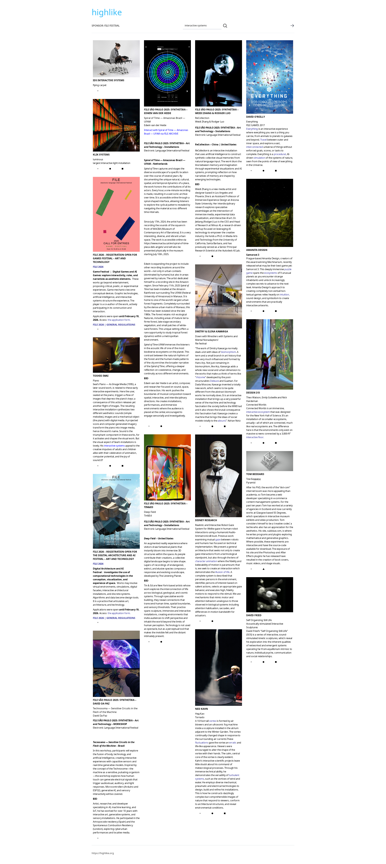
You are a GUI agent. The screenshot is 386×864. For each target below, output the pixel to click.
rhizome (200, 377)
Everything (252, 128)
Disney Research (206, 520)
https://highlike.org (103, 853)
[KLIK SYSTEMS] (116, 126)
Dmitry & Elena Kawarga (211, 331)
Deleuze (214, 381)
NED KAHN (201, 708)
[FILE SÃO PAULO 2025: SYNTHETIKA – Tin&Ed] (167, 468)
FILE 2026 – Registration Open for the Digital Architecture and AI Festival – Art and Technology (115, 555)
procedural (280, 154)
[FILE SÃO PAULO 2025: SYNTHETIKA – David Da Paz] (116, 664)
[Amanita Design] (269, 213)
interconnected (254, 147)
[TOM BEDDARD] (269, 461)
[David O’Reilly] (269, 77)
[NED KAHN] (218, 668)
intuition (284, 294)
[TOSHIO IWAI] (116, 355)
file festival (201, 343)
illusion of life (222, 572)
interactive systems (114, 445)
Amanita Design (256, 250)
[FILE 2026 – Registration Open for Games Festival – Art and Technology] (116, 215)
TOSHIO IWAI (100, 375)
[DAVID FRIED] (269, 595)
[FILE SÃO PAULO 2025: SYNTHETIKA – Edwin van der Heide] (167, 74)
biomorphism (228, 352)
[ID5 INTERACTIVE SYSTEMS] (116, 59)
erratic (232, 742)
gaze (217, 539)
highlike (107, 12)
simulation (259, 157)
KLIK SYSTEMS (101, 154)
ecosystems (270, 272)
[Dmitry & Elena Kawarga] (218, 297)
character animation (206, 561)
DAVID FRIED (253, 615)
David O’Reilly (255, 116)
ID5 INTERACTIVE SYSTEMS (108, 80)
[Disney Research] (218, 476)
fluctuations (201, 742)
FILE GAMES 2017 (255, 125)
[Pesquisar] (225, 25)
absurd (222, 420)
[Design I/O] (269, 355)
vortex (212, 721)
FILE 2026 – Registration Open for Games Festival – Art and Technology (115, 258)
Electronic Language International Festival (115, 727)
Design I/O (253, 392)
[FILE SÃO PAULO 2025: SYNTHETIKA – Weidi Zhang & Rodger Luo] (218, 74)
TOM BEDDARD (255, 474)
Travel (263, 139)
